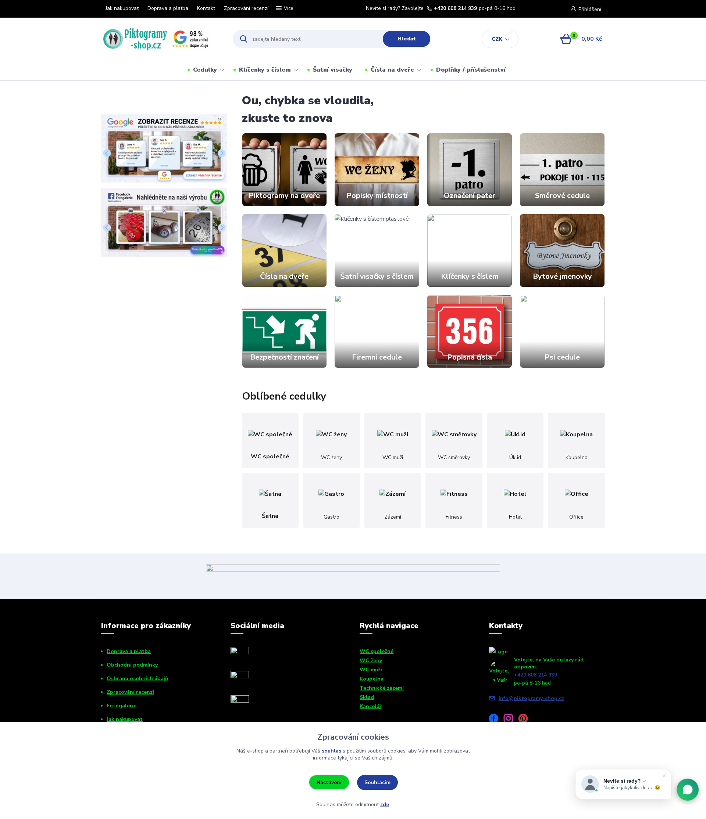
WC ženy (371, 660)
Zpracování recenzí (246, 8)
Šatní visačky (332, 70)
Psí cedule (562, 357)
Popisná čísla (469, 357)
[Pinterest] (525, 719)
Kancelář (370, 706)
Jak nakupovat (122, 8)
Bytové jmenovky (562, 276)
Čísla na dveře (392, 70)
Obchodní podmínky (132, 664)
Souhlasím (377, 782)
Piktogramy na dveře (284, 196)
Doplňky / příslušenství (471, 70)
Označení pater (469, 196)
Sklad (367, 697)
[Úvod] (160, 39)
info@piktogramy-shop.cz (531, 698)
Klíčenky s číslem (265, 70)
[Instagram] (511, 719)
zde (384, 804)
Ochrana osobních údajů (137, 678)
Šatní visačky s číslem (377, 276)
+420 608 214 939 (455, 8)
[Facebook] (496, 719)
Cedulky (205, 70)
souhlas (331, 750)
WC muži (371, 669)
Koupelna (372, 678)
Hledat (406, 38)
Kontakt (206, 8)
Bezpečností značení (284, 357)
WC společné (376, 651)
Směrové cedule (562, 196)
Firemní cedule (377, 357)
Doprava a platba (167, 8)
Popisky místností (377, 196)
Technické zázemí (382, 688)
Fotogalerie (121, 705)
